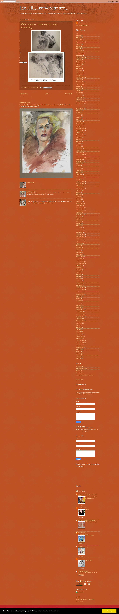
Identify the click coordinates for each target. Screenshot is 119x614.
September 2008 (80, 347)
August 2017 (79, 110)
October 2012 (79, 238)
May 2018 (78, 90)
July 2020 (78, 46)
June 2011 (78, 274)
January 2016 (79, 152)
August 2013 (79, 216)
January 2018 (79, 99)
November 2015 (80, 157)
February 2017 (79, 123)
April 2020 (78, 48)
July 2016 (78, 139)
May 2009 (78, 329)
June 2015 (78, 168)
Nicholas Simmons (89, 535)
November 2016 (80, 130)
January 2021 (79, 39)
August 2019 (79, 64)
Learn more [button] (56, 611)
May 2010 (78, 303)
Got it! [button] (109, 611)
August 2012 (79, 243)
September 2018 (80, 81)
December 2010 (80, 287)
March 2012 (79, 254)
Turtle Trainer (88, 548)
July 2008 (78, 351)
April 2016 (78, 146)
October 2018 (79, 79)
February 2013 (79, 230)
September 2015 (80, 161)
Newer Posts (23, 93)
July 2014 (78, 192)
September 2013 (80, 214)
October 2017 (79, 106)
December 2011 (80, 261)
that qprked (79, 370)
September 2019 (80, 61)
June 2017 (78, 115)
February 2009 (79, 336)
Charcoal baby (88, 560)
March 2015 (79, 174)
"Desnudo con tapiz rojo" (91, 521)
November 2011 (80, 263)
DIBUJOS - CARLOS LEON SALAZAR (86, 520)
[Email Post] (41, 87)
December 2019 (80, 57)
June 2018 (78, 88)
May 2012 (78, 250)
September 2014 (80, 188)
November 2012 (80, 236)
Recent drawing (30, 182)
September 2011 (80, 267)
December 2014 (80, 181)
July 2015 (78, 165)
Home (46, 93)
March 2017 (79, 121)
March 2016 (79, 148)
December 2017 (80, 101)
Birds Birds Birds (80, 366)
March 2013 (79, 227)
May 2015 (78, 170)
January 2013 (79, 232)
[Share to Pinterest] (51, 87)
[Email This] (44, 87)
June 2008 (78, 354)
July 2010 (78, 298)
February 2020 (79, 53)
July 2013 (78, 219)
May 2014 (78, 196)
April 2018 (78, 92)
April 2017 (78, 119)
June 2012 (78, 247)
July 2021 (78, 33)
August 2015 (79, 163)
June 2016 (78, 141)
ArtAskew (80, 546)
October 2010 (79, 292)
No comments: (35, 87)
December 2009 (80, 314)
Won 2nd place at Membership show (85, 375)
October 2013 (79, 212)
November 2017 (80, 103)
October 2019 (79, 59)
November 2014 (80, 183)
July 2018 (78, 86)
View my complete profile (82, 25)
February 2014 (79, 203)
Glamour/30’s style (24, 102)
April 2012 (78, 252)
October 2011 (79, 265)
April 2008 (78, 358)
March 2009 (79, 334)
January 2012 (79, 258)
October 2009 (79, 318)
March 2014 (79, 201)
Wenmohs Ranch (80, 372)
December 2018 (80, 77)
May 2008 (78, 356)
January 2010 (79, 311)
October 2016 (79, 132)
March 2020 (79, 50)
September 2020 (80, 42)
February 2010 (79, 309)
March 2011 (79, 280)
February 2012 (79, 256)
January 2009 (79, 338)
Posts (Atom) (29, 97)
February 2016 (79, 150)
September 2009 (80, 320)
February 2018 (79, 97)
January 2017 (79, 126)
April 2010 (78, 305)
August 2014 (79, 190)
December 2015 (80, 154)
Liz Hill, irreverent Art (83, 23)
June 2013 (78, 221)
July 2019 (78, 66)
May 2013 (78, 223)
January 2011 (79, 285)
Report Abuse (80, 379)
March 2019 (79, 70)
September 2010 (80, 294)
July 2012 (78, 245)
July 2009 (78, 325)
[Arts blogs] (80, 592)
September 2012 (80, 241)
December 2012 (80, 234)
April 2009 (78, 331)
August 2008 (79, 349)
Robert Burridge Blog (83, 571)
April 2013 (78, 225)
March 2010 (79, 307)
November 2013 (80, 210)
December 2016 (80, 128)
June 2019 (78, 68)
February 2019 (79, 72)
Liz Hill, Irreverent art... (43, 8)
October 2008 (79, 345)
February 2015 (79, 177)
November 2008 (80, 342)
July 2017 (78, 112)
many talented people (81, 368)
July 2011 (78, 272)
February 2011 (79, 283)
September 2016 (80, 134)
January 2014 (79, 205)
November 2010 (80, 289)
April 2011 (78, 278)
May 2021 (78, 35)
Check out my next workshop (33, 200)
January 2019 (79, 75)
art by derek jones (82, 507)
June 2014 (78, 194)
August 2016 (79, 137)
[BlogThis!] (46, 87)
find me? (87, 509)
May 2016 (78, 143)
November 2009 (80, 316)
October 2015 (79, 159)
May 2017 (78, 117)
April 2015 (78, 172)
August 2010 (79, 296)
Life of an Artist (81, 559)
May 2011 (78, 276)
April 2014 (78, 199)
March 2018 (79, 95)
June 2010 (78, 300)
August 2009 (79, 323)
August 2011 (79, 269)
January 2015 (79, 179)
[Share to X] (47, 87)
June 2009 (78, 327)
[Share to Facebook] (49, 87)
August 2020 (79, 44)
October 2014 (79, 185)
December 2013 (80, 207)
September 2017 (80, 108)
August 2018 (79, 84)
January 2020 (79, 55)
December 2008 (80, 340)
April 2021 (78, 37)
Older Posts (69, 93)
